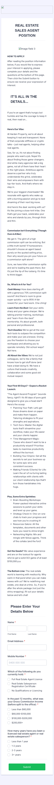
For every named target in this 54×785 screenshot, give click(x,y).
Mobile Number (17, 656)
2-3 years (17, 750)
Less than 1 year (20, 741)
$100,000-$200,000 (22, 718)
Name (12, 622)
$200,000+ (17, 722)
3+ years (16, 754)
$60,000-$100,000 (21, 713)
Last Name (32, 634)
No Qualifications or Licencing (27, 690)
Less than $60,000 (21, 709)
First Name (12, 634)
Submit (27, 767)
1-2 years (16, 745)
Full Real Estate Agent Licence (27, 679)
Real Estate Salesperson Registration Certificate (24, 685)
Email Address (16, 641)
